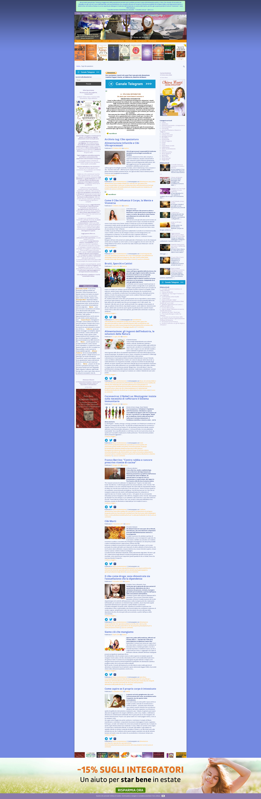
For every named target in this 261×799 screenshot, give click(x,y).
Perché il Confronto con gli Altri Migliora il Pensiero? (172, 324)
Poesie (164, 142)
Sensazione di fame (114, 627)
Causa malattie (148, 383)
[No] (258, 796)
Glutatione (124, 448)
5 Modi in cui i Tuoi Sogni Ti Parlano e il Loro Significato (172, 294)
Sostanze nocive (141, 745)
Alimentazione (120, 383)
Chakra (164, 122)
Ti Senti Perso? (166, 298)
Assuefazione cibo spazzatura (116, 624)
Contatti (92, 13)
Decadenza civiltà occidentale (120, 323)
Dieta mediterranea (118, 446)
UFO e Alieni (165, 156)
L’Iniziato (105, 41)
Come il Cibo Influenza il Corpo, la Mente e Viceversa (129, 202)
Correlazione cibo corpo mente (127, 255)
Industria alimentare (132, 386)
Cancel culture (132, 321)
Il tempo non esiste (167, 135)
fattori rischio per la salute (121, 185)
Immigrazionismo (128, 325)
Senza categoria (166, 153)
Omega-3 (134, 450)
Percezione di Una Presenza (170, 322)
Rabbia (124, 515)
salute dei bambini (119, 187)
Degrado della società (135, 323)
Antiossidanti (120, 445)
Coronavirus (137, 445)
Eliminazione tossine (134, 384)
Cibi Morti (110, 521)
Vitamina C (147, 454)
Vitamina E (109, 456)
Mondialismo (137, 325)
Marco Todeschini (141, 41)
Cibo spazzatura (139, 183)
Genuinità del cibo (125, 682)
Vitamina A (125, 454)
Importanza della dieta (133, 448)
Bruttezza (113, 321)
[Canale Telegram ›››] (130, 88)
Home (78, 13)
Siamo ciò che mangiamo (119, 631)
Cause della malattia (119, 511)
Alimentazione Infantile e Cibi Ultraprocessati (122, 144)
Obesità (142, 626)
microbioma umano (117, 450)
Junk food (110, 388)
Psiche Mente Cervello (168, 146)
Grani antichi (134, 682)
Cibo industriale (114, 384)
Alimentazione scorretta (134, 568)
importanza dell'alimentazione (138, 185)
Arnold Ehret (144, 568)
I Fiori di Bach (165, 133)
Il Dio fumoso (152, 41)
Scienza (164, 150)
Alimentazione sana (145, 181)
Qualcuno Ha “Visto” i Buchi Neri (171, 312)
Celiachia (133, 681)
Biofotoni (141, 383)
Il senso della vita (145, 513)
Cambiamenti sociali (122, 321)
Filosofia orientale (126, 513)
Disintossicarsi (118, 745)
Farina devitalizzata (131, 570)
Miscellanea (116, 320)
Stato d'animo (132, 259)
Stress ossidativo (117, 454)
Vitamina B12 (132, 454)
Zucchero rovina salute (143, 390)
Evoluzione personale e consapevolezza (173, 125)
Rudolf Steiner (96, 41)
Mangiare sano (140, 255)
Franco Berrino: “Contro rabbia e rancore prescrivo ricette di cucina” (128, 461)
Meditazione (117, 515)
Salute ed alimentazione (119, 181)
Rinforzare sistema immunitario (135, 452)
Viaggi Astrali (165, 160)
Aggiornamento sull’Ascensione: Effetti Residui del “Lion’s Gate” (172, 302)
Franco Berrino (135, 513)
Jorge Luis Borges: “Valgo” (169, 300)
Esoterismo (165, 124)
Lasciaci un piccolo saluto (103, 13)
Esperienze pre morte (83, 41)
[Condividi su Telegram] (106, 180)
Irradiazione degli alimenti (117, 572)
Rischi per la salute (127, 390)
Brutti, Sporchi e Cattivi (118, 263)
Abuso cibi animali (145, 381)
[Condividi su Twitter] (110, 180)
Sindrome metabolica (131, 187)
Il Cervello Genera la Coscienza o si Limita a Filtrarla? (171, 289)
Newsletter (85, 13)
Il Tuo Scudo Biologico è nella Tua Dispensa (170, 314)
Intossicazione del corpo (129, 745)
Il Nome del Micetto (167, 292)
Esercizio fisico (116, 513)
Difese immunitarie (130, 446)
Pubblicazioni (165, 147)
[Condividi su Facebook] (114, 180)
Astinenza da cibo (130, 624)
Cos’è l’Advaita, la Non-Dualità (170, 297)
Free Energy (165, 128)
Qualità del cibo (117, 390)
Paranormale (165, 139)
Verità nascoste (166, 158)
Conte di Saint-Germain (117, 41)
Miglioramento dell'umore (116, 257)
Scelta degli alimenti (115, 259)
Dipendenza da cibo (127, 626)
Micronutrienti (127, 450)
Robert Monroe (130, 41)
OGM (112, 684)
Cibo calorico (140, 624)
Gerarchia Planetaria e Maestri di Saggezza (170, 131)
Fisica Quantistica (167, 127)
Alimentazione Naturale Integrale (123, 679)
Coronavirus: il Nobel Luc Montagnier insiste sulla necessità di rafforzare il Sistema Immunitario (130, 399)
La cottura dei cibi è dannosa (121, 388)
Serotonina (124, 259)
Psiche (163, 144)
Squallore (132, 327)
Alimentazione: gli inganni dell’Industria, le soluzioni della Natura (129, 332)
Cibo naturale (130, 183)
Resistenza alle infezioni (119, 452)
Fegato (139, 570)
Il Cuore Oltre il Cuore (168, 308)
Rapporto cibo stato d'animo (132, 257)
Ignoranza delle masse (116, 325)
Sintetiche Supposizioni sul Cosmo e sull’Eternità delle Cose (171, 305)
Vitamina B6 (139, 454)
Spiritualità (140, 515)
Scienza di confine (167, 152)
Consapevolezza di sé (141, 511)
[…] (161, 174)
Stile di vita (146, 515)
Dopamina (136, 626)
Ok (163, 796)
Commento (140, 327)
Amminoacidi (112, 445)
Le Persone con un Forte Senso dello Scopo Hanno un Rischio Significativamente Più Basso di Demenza (172, 318)
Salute (111, 187)
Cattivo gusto (140, 321)
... (88, 185)
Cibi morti (113, 570)
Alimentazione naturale (131, 383)
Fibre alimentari (116, 448)
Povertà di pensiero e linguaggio (120, 327)
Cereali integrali (144, 254)
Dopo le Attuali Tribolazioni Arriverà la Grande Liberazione (172, 310)
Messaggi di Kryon (167, 136)
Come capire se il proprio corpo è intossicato (130, 688)
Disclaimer (131, 13)
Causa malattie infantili (119, 183)
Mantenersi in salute (136, 388)
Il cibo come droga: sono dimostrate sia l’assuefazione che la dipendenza (127, 577)
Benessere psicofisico (124, 681)
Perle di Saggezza (167, 141)
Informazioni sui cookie (119, 13)
